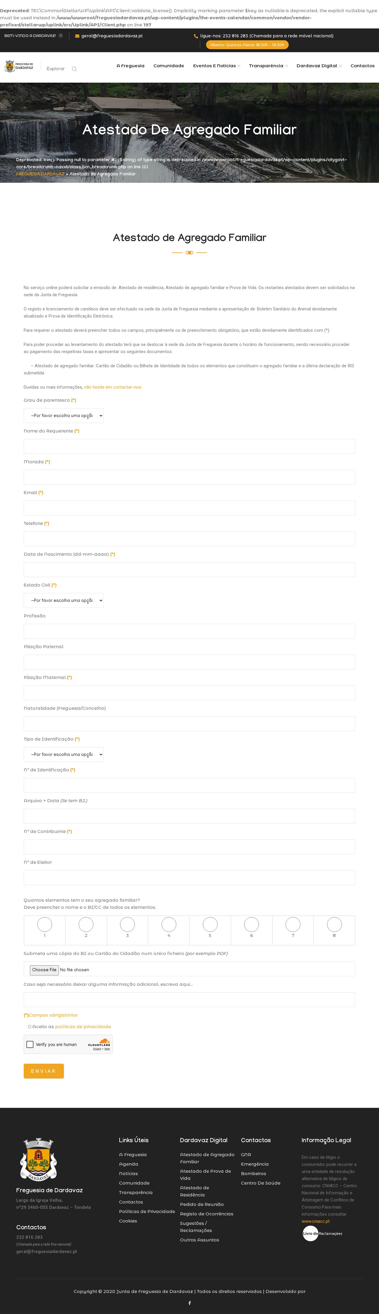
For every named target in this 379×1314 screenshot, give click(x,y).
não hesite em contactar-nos (112, 387)
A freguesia (130, 65)
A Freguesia (133, 1154)
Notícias (128, 1173)
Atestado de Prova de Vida (205, 1174)
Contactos (363, 65)
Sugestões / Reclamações (196, 1226)
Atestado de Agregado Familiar (207, 1158)
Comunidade (168, 65)
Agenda (128, 1164)
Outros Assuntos (199, 1240)
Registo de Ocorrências (206, 1214)
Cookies (128, 1221)
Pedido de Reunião (202, 1204)
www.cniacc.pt (316, 1221)
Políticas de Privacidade (147, 1211)
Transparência (136, 1192)
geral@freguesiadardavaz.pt (112, 36)
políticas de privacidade (83, 1026)
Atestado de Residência (194, 1191)
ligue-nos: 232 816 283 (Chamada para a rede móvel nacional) (266, 36)
